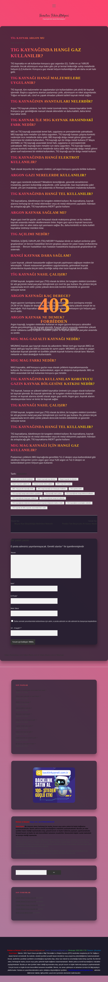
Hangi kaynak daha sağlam (43, 484)
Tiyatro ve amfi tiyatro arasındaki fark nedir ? (31, 690)
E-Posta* (14, 596)
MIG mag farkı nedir (64, 484)
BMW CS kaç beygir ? (23, 702)
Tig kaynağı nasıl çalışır (53, 493)
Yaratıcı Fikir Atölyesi (54, 15)
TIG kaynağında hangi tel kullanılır (52, 498)
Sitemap (60, 655)
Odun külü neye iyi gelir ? (24, 732)
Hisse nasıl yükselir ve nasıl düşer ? (28, 696)
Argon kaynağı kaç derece (46, 479)
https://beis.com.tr (31, 655)
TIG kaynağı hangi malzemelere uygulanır (26, 493)
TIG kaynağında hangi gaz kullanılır (24, 498)
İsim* (12, 584)
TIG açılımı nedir (76, 488)
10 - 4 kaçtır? (16, 628)
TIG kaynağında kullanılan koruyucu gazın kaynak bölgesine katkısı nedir (37, 503)
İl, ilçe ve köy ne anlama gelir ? (26, 720)
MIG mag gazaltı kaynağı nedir (22, 488)
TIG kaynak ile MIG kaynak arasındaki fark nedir (29, 508)
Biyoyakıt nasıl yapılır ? (24, 714)
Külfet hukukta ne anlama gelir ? (26, 738)
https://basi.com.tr (48, 655)
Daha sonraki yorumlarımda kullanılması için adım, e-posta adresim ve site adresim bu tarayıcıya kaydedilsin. (55, 621)
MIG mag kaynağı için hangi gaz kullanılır (52, 488)
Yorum (13, 553)
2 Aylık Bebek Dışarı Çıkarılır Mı (27, 905)
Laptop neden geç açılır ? (24, 726)
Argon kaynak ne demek (68, 479)
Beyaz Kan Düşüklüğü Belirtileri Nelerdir (33, 524)
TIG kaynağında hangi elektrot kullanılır (79, 493)
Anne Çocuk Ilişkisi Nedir (24, 912)
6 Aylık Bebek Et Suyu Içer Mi (26, 898)
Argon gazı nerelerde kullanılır (22, 479)
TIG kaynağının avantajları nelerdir (79, 503)
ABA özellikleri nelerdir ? (24, 708)
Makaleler (22, 474)
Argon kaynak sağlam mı (20, 484)
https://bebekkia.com (13, 655)
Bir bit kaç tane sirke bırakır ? (26, 744)
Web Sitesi (15, 608)
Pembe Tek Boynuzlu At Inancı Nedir (79, 524)
